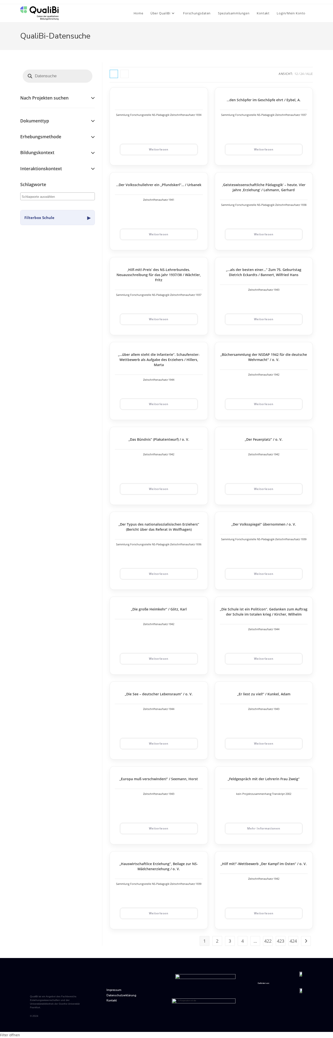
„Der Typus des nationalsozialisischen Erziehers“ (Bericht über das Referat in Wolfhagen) (158, 527)
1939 (303, 539)
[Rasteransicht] (114, 74)
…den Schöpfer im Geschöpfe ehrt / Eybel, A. (264, 100)
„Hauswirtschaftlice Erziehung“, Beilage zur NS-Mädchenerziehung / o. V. (158, 866)
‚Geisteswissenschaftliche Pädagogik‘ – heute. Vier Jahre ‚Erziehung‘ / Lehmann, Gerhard (263, 187)
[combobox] (57, 196)
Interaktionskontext (41, 168)
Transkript (278, 794)
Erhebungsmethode (40, 137)
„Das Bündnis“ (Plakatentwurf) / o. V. (158, 439)
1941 (171, 199)
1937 (303, 115)
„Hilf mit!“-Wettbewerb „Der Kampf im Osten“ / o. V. (264, 863)
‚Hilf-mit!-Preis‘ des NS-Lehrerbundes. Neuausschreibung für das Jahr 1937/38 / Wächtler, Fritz (159, 274)
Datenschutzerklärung (121, 995)
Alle (309, 74)
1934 (198, 115)
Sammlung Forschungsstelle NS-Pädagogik (142, 115)
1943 (276, 289)
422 (268, 941)
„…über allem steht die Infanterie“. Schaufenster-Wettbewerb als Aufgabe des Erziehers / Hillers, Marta (159, 359)
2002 (288, 794)
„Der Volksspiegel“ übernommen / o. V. (263, 524)
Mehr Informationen (263, 828)
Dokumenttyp (34, 121)
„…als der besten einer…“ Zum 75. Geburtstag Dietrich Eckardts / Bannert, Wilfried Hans (263, 272)
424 (293, 941)
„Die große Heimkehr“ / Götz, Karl (159, 609)
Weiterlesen (158, 149)
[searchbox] (41, 196)
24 (302, 74)
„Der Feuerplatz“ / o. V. (264, 439)
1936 (198, 544)
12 (296, 74)
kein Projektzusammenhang (253, 794)
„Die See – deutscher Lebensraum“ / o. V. (159, 694)
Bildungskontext (37, 152)
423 (280, 941)
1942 (276, 374)
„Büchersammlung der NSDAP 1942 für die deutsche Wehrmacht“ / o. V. (263, 357)
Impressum (114, 990)
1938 (303, 205)
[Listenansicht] (124, 74)
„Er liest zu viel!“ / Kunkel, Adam (263, 694)
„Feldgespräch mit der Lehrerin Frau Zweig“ (264, 779)
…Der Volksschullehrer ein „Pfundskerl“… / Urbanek (158, 184)
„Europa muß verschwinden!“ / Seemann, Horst (158, 779)
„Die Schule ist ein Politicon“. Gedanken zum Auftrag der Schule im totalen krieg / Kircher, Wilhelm (263, 612)
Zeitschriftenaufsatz (182, 115)
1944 (171, 379)
